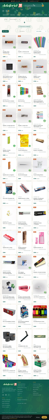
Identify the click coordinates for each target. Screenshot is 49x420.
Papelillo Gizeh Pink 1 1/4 (38, 247)
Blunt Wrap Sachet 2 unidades (8, 101)
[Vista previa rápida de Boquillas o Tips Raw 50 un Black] (45, 257)
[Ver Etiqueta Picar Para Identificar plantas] (40, 42)
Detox (28, 14)
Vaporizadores (6, 14)
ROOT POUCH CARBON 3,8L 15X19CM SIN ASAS (7, 347)
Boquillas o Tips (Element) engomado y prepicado (39, 199)
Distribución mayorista (37, 394)
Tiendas (45, 14)
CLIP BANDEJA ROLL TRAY (23, 346)
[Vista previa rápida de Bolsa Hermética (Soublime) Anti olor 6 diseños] (30, 306)
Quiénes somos (35, 393)
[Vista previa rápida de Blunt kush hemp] (30, 85)
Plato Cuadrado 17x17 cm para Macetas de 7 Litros (8, 77)
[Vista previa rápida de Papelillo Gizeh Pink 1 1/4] (45, 232)
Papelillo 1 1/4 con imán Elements (37, 77)
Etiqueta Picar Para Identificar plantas (37, 52)
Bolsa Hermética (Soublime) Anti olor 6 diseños (23, 322)
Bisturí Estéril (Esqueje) (22, 174)
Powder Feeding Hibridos (38, 174)
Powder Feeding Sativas (22, 150)
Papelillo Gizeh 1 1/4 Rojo (7, 247)
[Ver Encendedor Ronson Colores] (40, 312)
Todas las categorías (13, 19)
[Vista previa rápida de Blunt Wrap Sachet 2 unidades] (14, 85)
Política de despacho (5, 403)
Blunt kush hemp (21, 101)
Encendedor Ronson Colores (39, 321)
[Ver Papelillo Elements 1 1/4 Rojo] (24, 189)
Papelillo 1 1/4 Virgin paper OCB (9, 125)
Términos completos (5, 407)
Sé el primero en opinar (27, 53)
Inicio (6, 19)
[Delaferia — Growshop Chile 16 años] (12, 5)
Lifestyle (32, 14)
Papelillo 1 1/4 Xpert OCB (22, 125)
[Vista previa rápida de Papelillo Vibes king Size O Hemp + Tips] (45, 331)
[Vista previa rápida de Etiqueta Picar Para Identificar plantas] (45, 36)
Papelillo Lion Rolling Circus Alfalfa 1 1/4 (37, 371)
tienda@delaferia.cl (20, 401)
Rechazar (38, 417)
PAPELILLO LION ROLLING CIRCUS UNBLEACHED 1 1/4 (39, 101)
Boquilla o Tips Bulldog (38, 150)
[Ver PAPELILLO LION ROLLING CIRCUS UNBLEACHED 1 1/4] (40, 91)
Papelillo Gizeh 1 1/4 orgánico (8, 174)
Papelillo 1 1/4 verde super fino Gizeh (6, 151)
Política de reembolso (6, 405)
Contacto (34, 391)
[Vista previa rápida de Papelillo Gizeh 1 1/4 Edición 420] (14, 355)
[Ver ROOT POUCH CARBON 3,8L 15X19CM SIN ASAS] (9, 336)
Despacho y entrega (36, 384)
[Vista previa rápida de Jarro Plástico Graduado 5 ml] (45, 281)
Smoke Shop (12, 14)
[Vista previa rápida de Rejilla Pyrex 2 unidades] (14, 207)
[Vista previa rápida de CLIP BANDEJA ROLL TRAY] (30, 331)
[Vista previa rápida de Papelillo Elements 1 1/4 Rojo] (30, 183)
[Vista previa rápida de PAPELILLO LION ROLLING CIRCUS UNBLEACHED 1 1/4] (45, 85)
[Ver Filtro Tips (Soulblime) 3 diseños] (9, 312)
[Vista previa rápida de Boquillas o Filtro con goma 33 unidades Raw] (30, 61)
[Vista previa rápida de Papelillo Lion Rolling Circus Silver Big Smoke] (14, 257)
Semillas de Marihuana (21, 384)
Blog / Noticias (35, 389)
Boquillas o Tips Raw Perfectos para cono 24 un (23, 371)
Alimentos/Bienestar (39, 14)
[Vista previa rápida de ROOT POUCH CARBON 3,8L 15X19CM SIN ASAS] (14, 331)
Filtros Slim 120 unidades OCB (8, 198)
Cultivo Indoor (19, 389)
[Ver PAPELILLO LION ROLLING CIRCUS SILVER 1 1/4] (40, 116)
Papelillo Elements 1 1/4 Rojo (23, 198)
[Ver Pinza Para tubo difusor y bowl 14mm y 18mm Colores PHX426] (9, 287)
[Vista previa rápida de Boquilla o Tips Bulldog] (45, 135)
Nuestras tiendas (36, 387)
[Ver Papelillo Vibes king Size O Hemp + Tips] (40, 336)
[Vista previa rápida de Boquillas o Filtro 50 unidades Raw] (14, 36)
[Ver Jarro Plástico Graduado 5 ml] (40, 287)
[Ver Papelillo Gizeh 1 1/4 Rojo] (9, 238)
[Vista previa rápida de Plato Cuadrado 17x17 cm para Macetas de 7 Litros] (14, 61)
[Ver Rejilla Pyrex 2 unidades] (9, 213)
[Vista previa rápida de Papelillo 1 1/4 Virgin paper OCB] (14, 110)
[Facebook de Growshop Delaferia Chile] (6, 395)
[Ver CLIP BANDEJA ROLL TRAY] (24, 336)
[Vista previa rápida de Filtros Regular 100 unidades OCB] (30, 257)
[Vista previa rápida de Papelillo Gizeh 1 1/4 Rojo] (14, 232)
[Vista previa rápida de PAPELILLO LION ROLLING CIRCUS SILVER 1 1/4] (45, 110)
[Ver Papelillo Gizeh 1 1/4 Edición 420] (9, 361)
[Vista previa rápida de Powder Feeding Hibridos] (45, 159)
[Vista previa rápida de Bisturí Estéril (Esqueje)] (30, 159)
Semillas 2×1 (19, 393)
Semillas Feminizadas (21, 385)
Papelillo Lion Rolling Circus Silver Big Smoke (7, 273)
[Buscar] (43, 6)
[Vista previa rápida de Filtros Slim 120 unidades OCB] (14, 183)
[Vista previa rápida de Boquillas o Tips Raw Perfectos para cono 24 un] (30, 355)
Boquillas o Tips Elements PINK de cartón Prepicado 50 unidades (24, 297)
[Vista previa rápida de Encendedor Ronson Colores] (45, 306)
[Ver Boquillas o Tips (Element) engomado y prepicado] (40, 189)
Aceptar (44, 417)
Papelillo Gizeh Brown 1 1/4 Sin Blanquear (22, 248)
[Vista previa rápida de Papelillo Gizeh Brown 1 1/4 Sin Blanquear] (30, 232)
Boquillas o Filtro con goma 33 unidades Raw (22, 77)
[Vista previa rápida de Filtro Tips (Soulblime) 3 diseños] (14, 306)
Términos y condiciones (6, 399)
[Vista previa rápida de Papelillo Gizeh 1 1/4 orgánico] (14, 159)
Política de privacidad (6, 401)
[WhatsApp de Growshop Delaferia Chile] (9, 395)
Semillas (18, 14)
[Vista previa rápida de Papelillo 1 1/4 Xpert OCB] (30, 110)
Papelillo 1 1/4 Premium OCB (23, 51)
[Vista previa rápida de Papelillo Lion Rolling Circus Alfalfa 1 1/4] (45, 355)
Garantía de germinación (37, 385)
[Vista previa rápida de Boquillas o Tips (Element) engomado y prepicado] (45, 183)
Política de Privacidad (13, 418)
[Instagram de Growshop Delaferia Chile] (3, 395)
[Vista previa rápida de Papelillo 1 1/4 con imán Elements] (45, 61)
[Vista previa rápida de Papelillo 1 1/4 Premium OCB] (30, 36)
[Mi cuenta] (3, 11)
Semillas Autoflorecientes (22, 387)
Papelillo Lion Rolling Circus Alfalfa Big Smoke (22, 223)
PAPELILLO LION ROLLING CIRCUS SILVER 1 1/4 (38, 126)
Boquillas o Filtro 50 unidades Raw (6, 52)
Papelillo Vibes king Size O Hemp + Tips (37, 347)
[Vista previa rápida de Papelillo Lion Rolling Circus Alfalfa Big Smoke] (30, 207)
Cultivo (23, 14)
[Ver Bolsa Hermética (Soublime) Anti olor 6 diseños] (24, 312)
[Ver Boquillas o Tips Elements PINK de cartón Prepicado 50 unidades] (24, 287)
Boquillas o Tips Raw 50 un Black (40, 272)
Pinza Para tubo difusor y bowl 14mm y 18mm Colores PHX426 (9, 297)
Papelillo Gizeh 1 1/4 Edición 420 (9, 370)
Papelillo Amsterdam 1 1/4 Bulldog (38, 223)
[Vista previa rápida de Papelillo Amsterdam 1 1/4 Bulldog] (45, 207)
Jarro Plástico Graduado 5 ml (39, 296)
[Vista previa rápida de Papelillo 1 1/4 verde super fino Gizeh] (14, 135)
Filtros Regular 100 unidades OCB (21, 273)
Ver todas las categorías (25, 26)
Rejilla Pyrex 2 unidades (7, 223)
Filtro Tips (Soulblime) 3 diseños (9, 321)
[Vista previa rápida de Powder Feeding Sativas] (30, 135)
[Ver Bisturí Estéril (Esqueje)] (24, 165)
